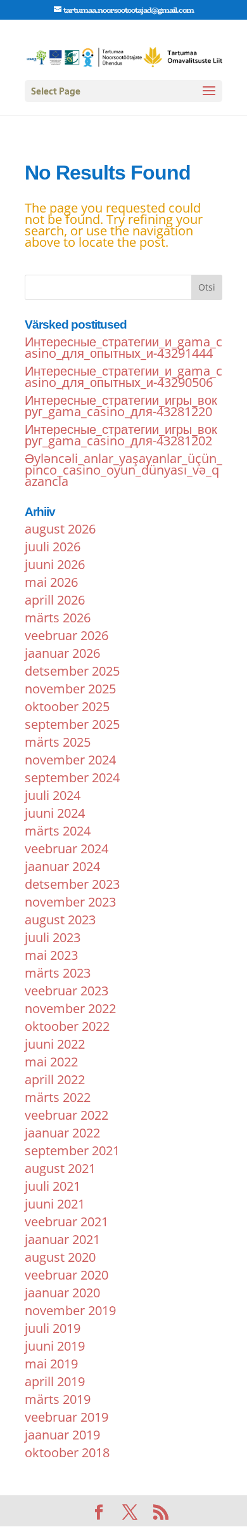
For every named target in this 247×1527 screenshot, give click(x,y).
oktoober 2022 (67, 1026)
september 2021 (72, 1150)
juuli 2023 (52, 937)
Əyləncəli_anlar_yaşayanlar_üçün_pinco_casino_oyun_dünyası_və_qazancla (123, 470)
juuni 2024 (55, 813)
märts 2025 (58, 741)
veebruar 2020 (66, 1274)
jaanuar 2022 (62, 1132)
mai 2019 (51, 1363)
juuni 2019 (55, 1345)
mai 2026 (51, 582)
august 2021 (60, 1168)
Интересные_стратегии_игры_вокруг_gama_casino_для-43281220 (121, 405)
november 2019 (70, 1310)
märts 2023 (58, 972)
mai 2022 (51, 1061)
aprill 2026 (55, 599)
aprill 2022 (55, 1079)
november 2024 (70, 759)
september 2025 (72, 724)
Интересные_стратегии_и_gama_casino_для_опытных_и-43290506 (123, 376)
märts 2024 (58, 830)
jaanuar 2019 (62, 1434)
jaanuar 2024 (62, 866)
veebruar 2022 (66, 1115)
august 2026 (60, 528)
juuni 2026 (55, 564)
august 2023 (60, 919)
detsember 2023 (72, 884)
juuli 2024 (52, 795)
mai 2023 (51, 955)
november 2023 (70, 901)
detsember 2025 (72, 670)
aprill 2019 (55, 1381)
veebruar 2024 (66, 848)
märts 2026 (58, 617)
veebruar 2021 (66, 1221)
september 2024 (72, 777)
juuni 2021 (55, 1203)
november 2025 (70, 688)
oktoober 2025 (67, 706)
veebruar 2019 (66, 1416)
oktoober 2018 (67, 1452)
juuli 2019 (52, 1328)
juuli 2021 (52, 1186)
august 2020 (60, 1257)
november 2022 (70, 1008)
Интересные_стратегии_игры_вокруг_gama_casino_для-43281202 (121, 435)
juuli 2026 (52, 546)
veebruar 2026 (66, 635)
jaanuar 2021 (62, 1239)
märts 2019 (58, 1399)
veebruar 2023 (66, 990)
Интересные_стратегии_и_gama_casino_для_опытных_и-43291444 (123, 347)
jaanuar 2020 (62, 1292)
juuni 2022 (55, 1043)
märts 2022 (58, 1097)
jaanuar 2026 (62, 653)
